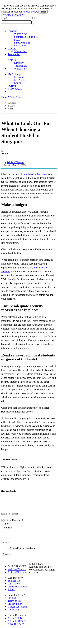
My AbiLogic (15, 74)
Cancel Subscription (18, 606)
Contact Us (13, 609)
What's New (20, 33)
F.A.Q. (17, 39)
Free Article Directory (12, 14)
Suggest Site (14, 580)
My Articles (20, 77)
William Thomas (15, 162)
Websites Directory (17, 569)
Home (4, 97)
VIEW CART (15, 88)
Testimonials (14, 54)
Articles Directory (17, 572)
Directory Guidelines (18, 586)
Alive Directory (16, 623)
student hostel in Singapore (33, 174)
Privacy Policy (30, 11)
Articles (12, 48)
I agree (43, 12)
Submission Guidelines (26, 36)
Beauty (11, 105)
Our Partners (20, 45)
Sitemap (12, 597)
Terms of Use (14, 600)
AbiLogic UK (15, 618)
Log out (18, 83)
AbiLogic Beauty (16, 621)
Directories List (22, 42)
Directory (12, 31)
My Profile (19, 80)
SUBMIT (13, 85)
